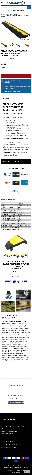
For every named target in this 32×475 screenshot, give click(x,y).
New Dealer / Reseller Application (11, 467)
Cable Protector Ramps (12, 14)
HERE (15, 447)
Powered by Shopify (16, 472)
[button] (4, 45)
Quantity (3, 67)
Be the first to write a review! (16, 402)
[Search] (29, 7)
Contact (14, 465)
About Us (20, 465)
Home (2, 14)
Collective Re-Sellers (16, 469)
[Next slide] (30, 45)
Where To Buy (23, 467)
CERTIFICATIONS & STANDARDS (10, 161)
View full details (16, 276)
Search (9, 465)
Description (6, 98)
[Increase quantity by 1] (14, 71)
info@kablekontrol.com (11, 431)
